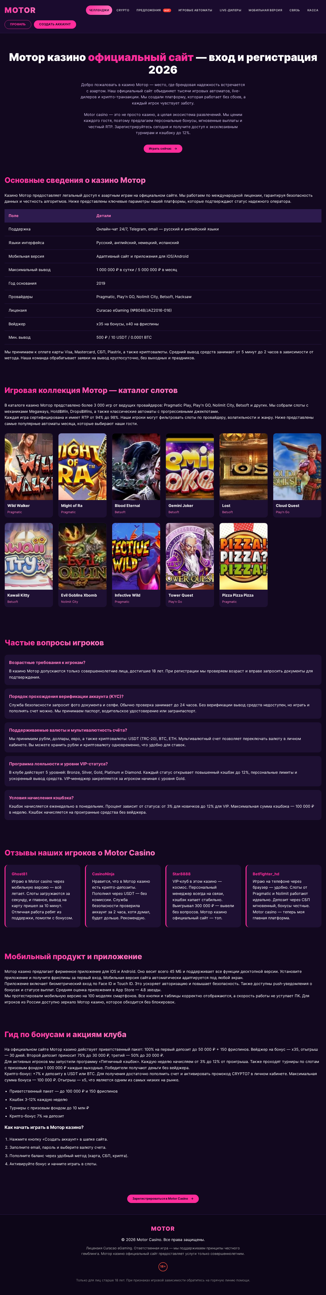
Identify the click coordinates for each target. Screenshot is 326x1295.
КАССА (313, 10)
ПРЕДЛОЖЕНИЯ (153, 10)
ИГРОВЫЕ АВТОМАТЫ (195, 10)
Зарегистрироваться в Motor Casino (160, 1198)
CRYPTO (122, 10)
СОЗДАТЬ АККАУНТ (55, 24)
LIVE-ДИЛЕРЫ (231, 10)
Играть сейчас (160, 148)
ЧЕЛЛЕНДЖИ (99, 10)
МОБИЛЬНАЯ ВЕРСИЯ (265, 10)
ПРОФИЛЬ (18, 24)
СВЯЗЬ (294, 10)
